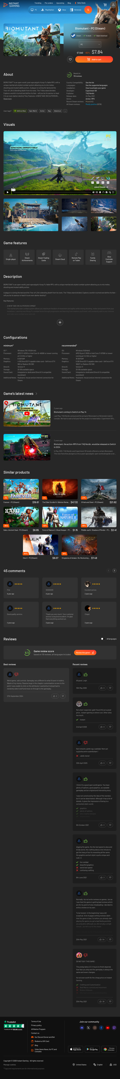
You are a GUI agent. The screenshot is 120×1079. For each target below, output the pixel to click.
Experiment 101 (91, 91)
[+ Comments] (114, 571)
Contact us (35, 1033)
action (42, 111)
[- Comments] (109, 571)
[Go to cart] (105, 5)
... (65, 111)
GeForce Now (21, 111)
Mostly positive (91, 104)
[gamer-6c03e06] (49, 584)
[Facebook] (101, 1027)
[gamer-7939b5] (10, 608)
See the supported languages (96, 85)
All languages (111, 639)
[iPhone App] (75, 1049)
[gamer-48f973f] (49, 608)
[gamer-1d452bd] (10, 584)
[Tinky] (79, 955)
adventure (57, 111)
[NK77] (79, 779)
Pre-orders (49, 3)
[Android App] (92, 1049)
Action (88, 99)
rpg (49, 111)
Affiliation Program (38, 1029)
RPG (93, 99)
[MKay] (88, 584)
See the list (90, 82)
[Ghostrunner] (79, 893)
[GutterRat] (79, 841)
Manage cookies (10, 1065)
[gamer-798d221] (79, 743)
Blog (69, 3)
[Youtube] (107, 1027)
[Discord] (82, 1027)
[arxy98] (88, 608)
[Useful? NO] (63, 696)
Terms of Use (36, 1021)
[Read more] (94, 801)
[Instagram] (94, 1027)
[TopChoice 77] (79, 704)
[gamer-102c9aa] (79, 674)
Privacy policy (36, 1025)
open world (33, 111)
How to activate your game (96, 88)
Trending (38, 3)
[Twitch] (114, 1027)
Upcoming (60, 3)
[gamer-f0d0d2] (10, 674)
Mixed (88, 101)
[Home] (11, 5)
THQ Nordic (90, 93)
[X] (88, 1027)
